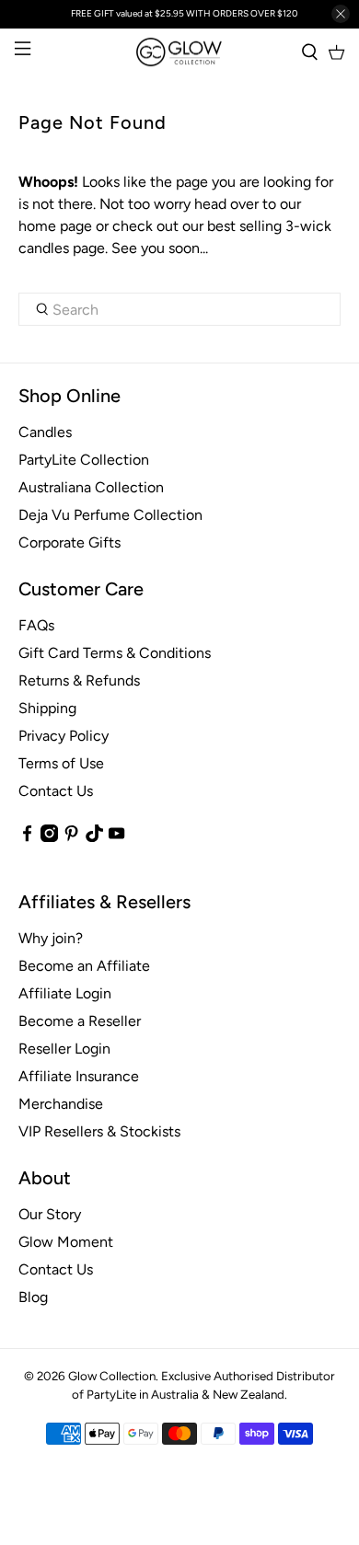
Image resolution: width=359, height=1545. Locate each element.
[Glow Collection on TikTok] (94, 837)
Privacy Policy (63, 735)
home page (55, 226)
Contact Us (55, 791)
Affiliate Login (64, 993)
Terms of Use (61, 763)
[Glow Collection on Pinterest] (71, 837)
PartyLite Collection (83, 459)
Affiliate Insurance (78, 1076)
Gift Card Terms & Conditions (114, 653)
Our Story (49, 1214)
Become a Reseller (79, 1021)
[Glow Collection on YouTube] (116, 837)
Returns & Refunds (79, 680)
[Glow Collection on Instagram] (49, 837)
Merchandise (60, 1104)
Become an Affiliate (84, 965)
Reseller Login (64, 1048)
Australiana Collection (91, 487)
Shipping (47, 708)
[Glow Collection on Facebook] (27, 837)
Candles (45, 432)
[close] (340, 14)
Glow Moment (65, 1242)
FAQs (36, 625)
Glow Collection (112, 1375)
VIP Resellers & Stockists (99, 1131)
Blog (33, 1297)
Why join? (50, 938)
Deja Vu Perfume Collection (110, 515)
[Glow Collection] (180, 52)
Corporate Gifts (69, 542)
